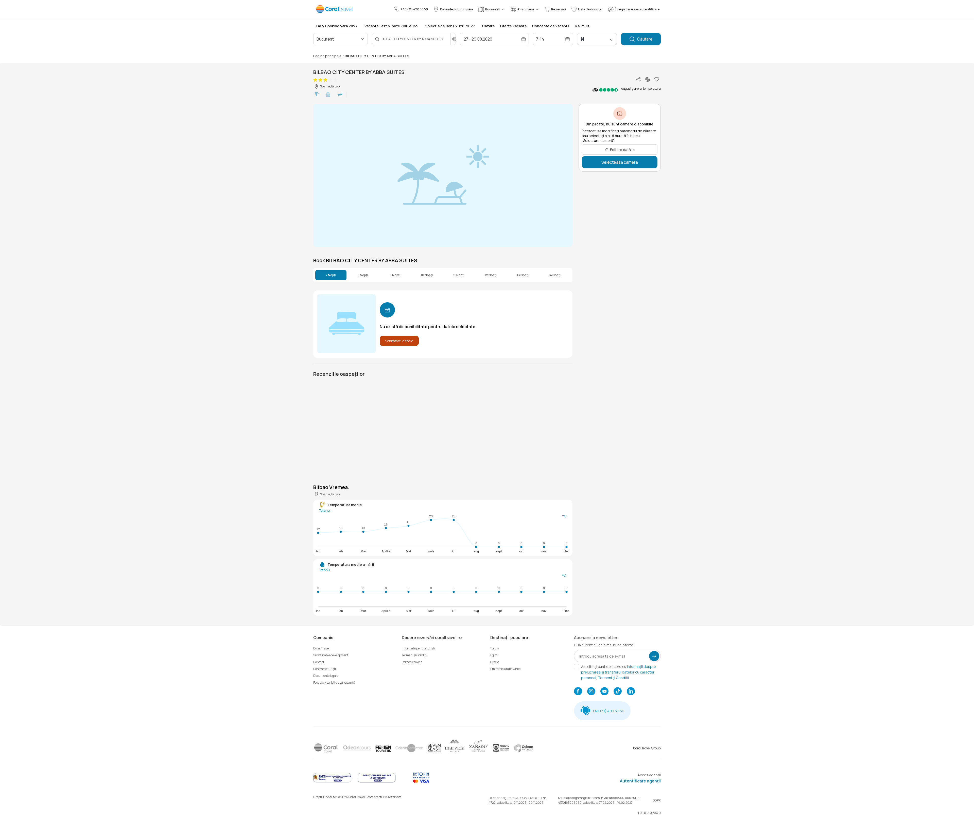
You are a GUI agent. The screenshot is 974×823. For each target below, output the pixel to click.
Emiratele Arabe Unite (505, 669)
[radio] (315, 80)
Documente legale (325, 676)
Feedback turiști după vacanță (334, 682)
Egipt (493, 655)
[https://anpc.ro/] (332, 781)
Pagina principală (327, 55)
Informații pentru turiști (418, 648)
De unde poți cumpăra (456, 9)
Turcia (494, 648)
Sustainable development (330, 655)
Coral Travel (321, 648)
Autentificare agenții (640, 781)
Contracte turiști (324, 669)
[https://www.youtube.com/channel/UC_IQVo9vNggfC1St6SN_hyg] (604, 691)
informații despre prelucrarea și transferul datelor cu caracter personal (618, 672)
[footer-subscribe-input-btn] (654, 656)
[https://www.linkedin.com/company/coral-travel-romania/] (631, 691)
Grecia (494, 662)
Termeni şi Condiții (414, 655)
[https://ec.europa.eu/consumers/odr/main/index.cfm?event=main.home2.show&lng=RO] (377, 781)
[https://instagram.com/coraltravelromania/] (591, 691)
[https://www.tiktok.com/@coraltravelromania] (618, 691)
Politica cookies (412, 662)
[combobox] (338, 39)
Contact (318, 662)
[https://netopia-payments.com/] (421, 781)
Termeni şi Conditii (613, 677)
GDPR (657, 800)
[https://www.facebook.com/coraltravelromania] (578, 691)
